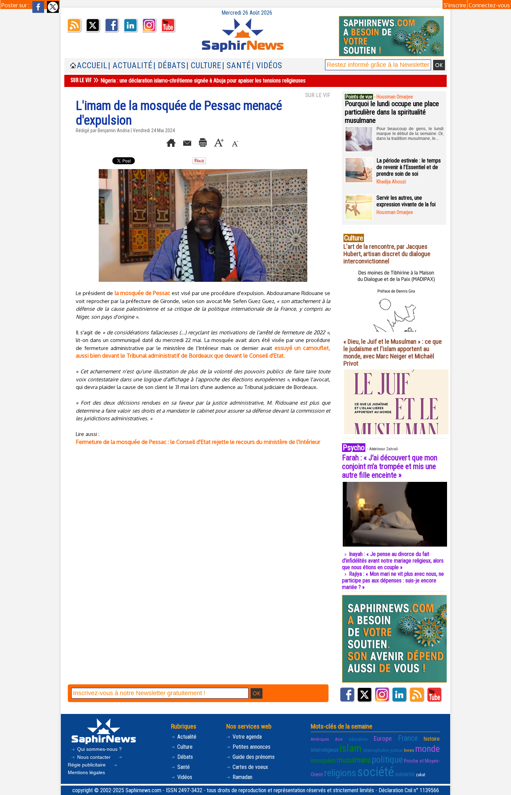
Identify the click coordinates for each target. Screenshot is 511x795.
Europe (383, 738)
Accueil (92, 65)
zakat (420, 774)
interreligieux (325, 750)
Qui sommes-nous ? (99, 749)
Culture (184, 747)
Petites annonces (250, 747)
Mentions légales (86, 772)
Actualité (186, 736)
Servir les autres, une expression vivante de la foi (406, 201)
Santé (183, 767)
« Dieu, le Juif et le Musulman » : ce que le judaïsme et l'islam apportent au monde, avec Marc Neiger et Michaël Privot (392, 352)
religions (340, 773)
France (408, 738)
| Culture (203, 65)
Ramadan (241, 777)
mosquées (323, 760)
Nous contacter (94, 757)
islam (351, 748)
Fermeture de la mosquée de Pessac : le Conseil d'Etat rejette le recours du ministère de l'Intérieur (198, 441)
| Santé (236, 65)
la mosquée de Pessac (143, 292)
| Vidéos (267, 65)
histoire (432, 739)
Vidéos (184, 777)
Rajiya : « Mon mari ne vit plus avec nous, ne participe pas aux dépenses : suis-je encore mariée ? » (393, 580)
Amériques (320, 739)
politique (387, 759)
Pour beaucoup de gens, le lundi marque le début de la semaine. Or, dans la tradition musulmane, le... (410, 133)
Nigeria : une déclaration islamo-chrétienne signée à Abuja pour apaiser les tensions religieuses (203, 80)
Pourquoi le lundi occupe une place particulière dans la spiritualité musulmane (392, 112)
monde (427, 749)
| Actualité (130, 65)
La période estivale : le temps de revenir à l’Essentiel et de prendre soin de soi (408, 167)
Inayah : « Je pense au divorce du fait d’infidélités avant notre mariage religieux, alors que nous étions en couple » (393, 561)
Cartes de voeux (249, 767)
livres (409, 750)
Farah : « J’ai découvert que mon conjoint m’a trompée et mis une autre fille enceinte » (389, 466)
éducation (358, 739)
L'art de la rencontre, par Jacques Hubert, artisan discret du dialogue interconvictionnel (386, 254)
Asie (338, 739)
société (375, 772)
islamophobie (376, 750)
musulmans (354, 760)
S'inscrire (455, 5)
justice (396, 750)
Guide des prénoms (253, 757)
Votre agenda (246, 736)
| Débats (169, 65)
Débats (184, 757)
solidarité (405, 774)
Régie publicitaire (87, 765)
